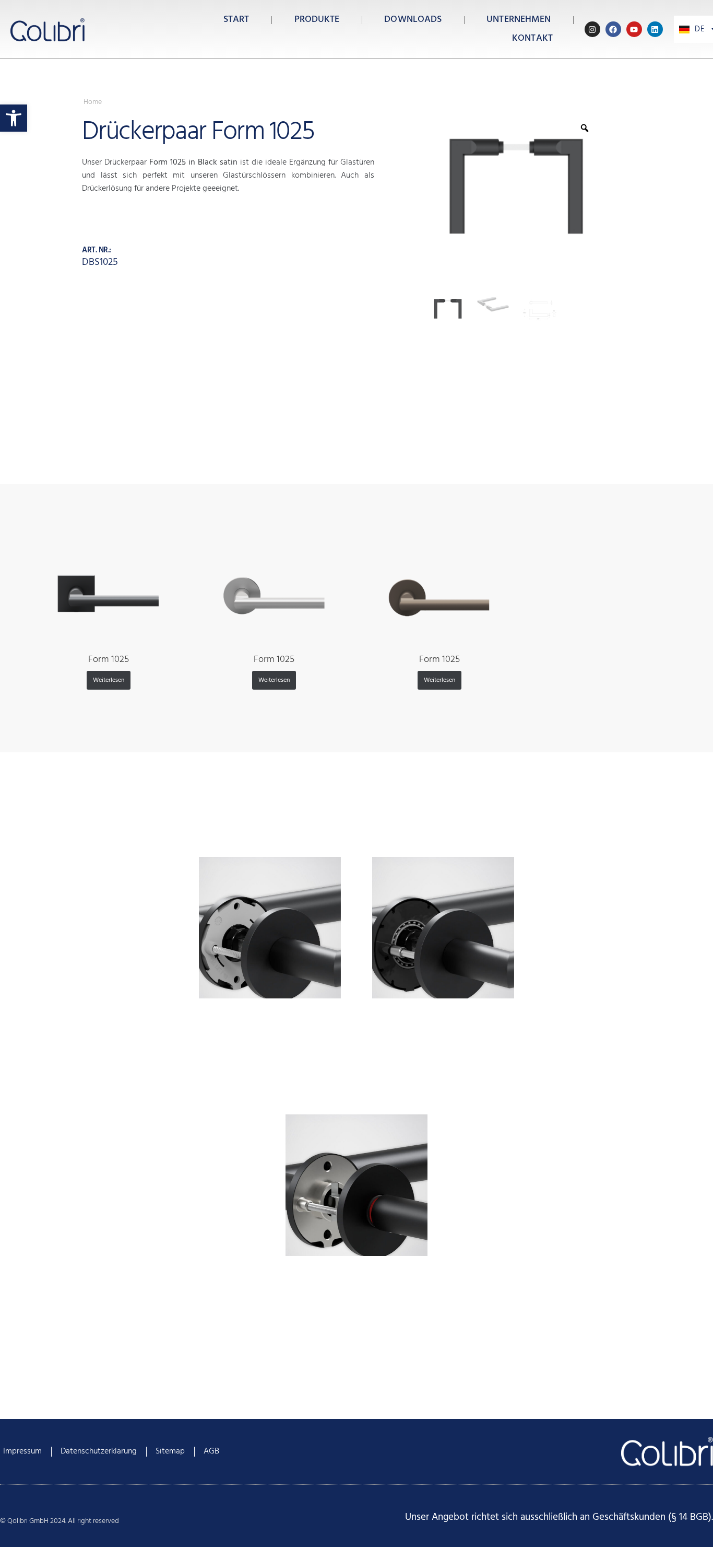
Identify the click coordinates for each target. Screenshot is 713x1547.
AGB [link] (211, 1451)
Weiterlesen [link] (108, 680)
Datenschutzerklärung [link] (99, 1451)
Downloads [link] (413, 19)
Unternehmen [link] (518, 19)
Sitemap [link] (170, 1451)
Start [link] (236, 19)
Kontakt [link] (532, 38)
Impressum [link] (22, 1451)
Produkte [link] (317, 19)
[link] (13, 118)
